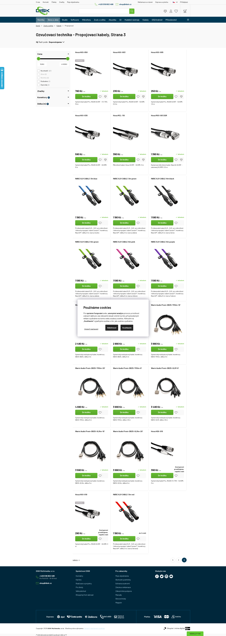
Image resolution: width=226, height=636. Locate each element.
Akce (43, 74)
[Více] (186, 20)
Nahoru (75, 560)
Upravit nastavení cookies (94, 628)
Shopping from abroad (84, 595)
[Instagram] (166, 576)
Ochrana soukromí (122, 583)
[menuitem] (41, 20)
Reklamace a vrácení (145, 2)
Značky (61, 2)
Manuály (118, 595)
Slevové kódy (120, 598)
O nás (38, 2)
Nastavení (91, 329)
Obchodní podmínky (123, 580)
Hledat (131, 11)
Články (54, 2)
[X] (161, 576)
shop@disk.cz (125, 4)
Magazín (118, 602)
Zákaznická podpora (123, 591)
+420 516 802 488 (105, 4)
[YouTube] (171, 576)
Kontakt (46, 2)
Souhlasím (126, 328)
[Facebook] (157, 576)
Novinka (44, 78)
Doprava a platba (161, 2)
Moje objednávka (73, 2)
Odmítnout (111, 328)
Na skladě (46, 71)
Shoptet (170, 628)
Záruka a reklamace (123, 587)
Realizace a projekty (84, 583)
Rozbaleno (45, 81)
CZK (175, 2)
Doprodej (45, 85)
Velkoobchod (81, 591)
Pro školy (79, 587)
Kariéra (78, 580)
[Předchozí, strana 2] (178, 560)
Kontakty (79, 576)
